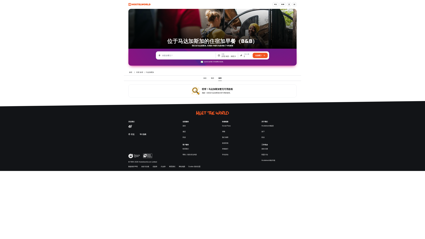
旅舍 (184, 126)
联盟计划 (265, 154)
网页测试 (172, 166)
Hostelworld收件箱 (268, 160)
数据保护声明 (133, 166)
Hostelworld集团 (267, 126)
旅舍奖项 (225, 143)
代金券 (163, 166)
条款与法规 (145, 166)
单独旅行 (225, 149)
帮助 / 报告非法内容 (190, 154)
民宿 (184, 137)
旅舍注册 (265, 149)
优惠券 (155, 166)
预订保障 (225, 137)
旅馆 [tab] (220, 78)
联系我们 (186, 149)
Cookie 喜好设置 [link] (194, 166)
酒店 (184, 131)
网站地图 (182, 166)
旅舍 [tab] (205, 78)
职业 (263, 137)
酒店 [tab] (212, 78)
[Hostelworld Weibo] (130, 126)
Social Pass (226, 126)
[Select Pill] (289, 4)
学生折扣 (225, 154)
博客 (223, 131)
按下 (263, 131)
